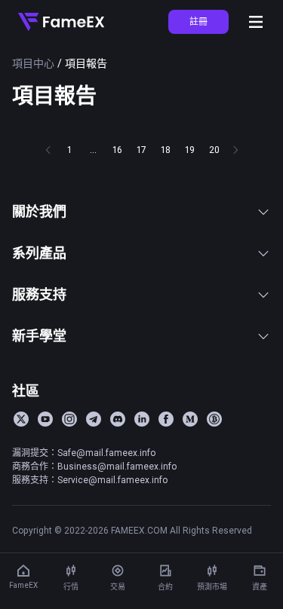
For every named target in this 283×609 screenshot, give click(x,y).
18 (166, 149)
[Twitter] (21, 419)
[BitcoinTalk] (214, 419)
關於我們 (39, 211)
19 (190, 149)
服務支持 (39, 294)
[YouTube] (45, 419)
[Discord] (118, 419)
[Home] (61, 22)
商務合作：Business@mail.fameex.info (94, 466)
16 (117, 149)
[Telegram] (94, 419)
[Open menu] (256, 22)
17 (141, 149)
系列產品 (39, 253)
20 (214, 149)
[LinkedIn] (142, 419)
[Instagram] (69, 419)
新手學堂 (39, 335)
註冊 (198, 21)
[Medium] (190, 419)
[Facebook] (166, 419)
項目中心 (33, 63)
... (93, 149)
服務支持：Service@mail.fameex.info (90, 479)
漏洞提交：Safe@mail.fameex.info (83, 452)
